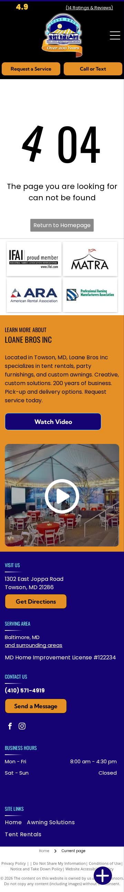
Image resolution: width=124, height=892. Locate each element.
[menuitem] (16, 822)
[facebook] (10, 727)
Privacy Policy (13, 863)
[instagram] (22, 727)
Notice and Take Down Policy (36, 868)
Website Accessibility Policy (89, 868)
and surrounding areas (33, 645)
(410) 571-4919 (25, 690)
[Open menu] (115, 35)
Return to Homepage (62, 225)
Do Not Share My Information (59, 863)
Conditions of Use (105, 863)
